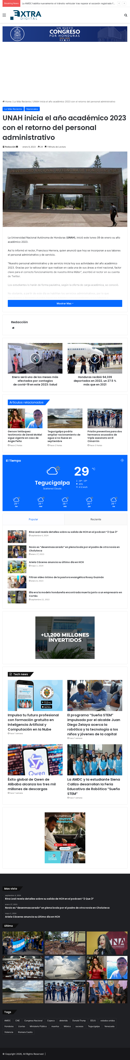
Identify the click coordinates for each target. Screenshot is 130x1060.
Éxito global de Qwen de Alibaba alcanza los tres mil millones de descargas (32, 784)
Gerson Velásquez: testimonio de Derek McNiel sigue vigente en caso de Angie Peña (25, 436)
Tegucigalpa (94, 1026)
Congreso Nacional (33, 1020)
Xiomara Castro (25, 1032)
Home (8, 101)
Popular (33, 519)
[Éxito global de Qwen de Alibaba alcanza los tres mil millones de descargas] (35, 759)
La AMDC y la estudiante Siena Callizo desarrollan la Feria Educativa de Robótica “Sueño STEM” (93, 786)
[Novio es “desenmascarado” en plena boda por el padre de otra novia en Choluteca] (17, 551)
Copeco (51, 1020)
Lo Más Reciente (22, 101)
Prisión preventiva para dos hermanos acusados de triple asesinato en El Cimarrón (105, 436)
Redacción (10, 146)
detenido (63, 1020)
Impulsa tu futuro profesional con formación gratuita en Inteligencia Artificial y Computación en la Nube (33, 722)
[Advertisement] (65, 74)
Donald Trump (79, 1020)
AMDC (7, 1020)
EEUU (93, 1020)
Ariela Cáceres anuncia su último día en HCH (56, 562)
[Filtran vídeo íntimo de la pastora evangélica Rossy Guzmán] (17, 582)
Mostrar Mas (64, 303)
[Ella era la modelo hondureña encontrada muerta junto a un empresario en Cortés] (17, 597)
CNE (17, 1020)
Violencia (8, 1032)
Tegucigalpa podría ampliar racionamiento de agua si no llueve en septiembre (64, 436)
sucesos (79, 1026)
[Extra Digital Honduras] (26, 15)
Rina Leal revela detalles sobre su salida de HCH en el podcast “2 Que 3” (73, 532)
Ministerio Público (38, 1026)
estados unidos (108, 1020)
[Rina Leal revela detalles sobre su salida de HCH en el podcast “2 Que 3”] (17, 536)
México (67, 1026)
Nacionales (32, 109)
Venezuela (109, 1026)
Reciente (96, 519)
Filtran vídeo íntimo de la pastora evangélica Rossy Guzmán (66, 577)
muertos (55, 1026)
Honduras (9, 1026)
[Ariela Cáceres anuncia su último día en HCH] (17, 566)
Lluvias (21, 1026)
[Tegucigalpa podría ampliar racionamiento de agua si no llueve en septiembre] (65, 418)
